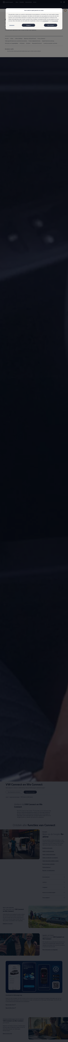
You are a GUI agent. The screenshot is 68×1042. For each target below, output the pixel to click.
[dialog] (34, 521)
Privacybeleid (55, 20)
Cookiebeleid (45, 20)
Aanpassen (11, 25)
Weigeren (28, 25)
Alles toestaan (50, 25)
